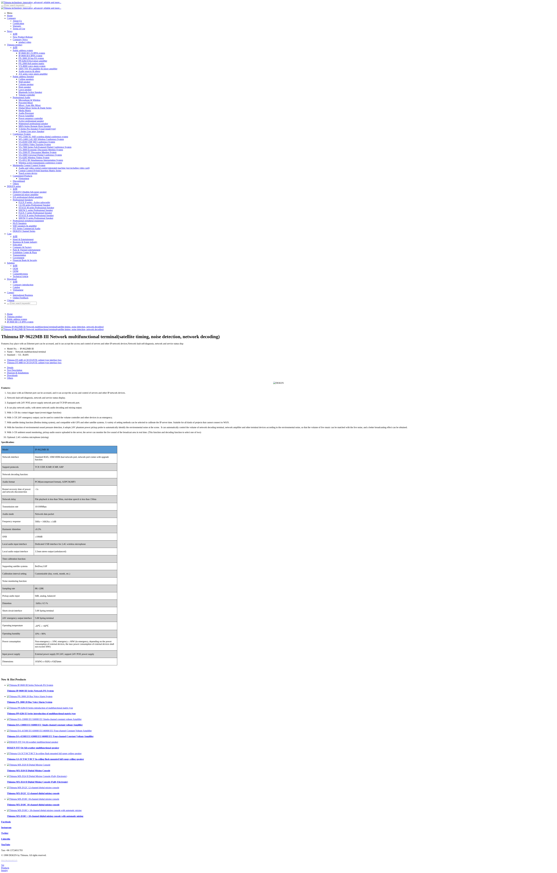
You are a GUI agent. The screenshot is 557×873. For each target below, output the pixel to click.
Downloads (12, 375)
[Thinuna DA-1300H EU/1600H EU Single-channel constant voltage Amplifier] (44, 719)
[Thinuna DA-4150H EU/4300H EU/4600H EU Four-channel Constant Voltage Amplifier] (49, 730)
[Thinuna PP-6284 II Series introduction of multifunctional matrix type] (40, 708)
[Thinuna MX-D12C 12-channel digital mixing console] (33, 787)
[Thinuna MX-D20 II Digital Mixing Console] (28, 765)
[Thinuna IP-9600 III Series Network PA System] (30, 685)
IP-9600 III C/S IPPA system (20, 322)
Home (10, 314)
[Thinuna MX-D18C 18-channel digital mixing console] (33, 799)
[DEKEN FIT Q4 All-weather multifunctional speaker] (32, 742)
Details (10, 367)
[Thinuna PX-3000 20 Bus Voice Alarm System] (29, 696)
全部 (15, 34)
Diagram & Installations (18, 373)
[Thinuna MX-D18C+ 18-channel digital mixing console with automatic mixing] (44, 810)
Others (10, 378)
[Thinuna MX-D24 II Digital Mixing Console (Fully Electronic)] (37, 776)
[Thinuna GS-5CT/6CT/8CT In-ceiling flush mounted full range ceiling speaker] (44, 753)
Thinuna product (14, 316)
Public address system (17, 319)
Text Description (14, 370)
